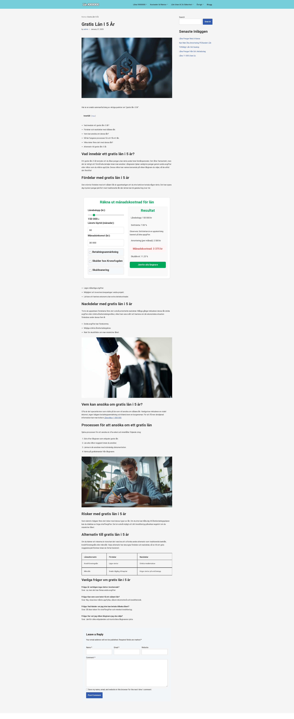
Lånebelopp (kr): (96, 210)
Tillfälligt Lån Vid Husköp (189, 47)
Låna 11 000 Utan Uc (187, 56)
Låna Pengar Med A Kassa (189, 39)
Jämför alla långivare (148, 265)
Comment (90, 657)
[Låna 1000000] (91, 4)
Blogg (209, 4)
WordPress (102, 716)
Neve (84, 716)
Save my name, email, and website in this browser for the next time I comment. (120, 689)
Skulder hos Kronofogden (107, 260)
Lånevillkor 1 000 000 (112, 418)
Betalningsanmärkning (105, 251)
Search (182, 17)
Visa (93, 116)
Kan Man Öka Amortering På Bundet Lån (195, 43)
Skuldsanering (100, 269)
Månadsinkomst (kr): (99, 235)
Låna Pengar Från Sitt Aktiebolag (192, 51)
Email (116, 647)
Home (84, 17)
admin (86, 29)
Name (89, 647)
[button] (146, 4)
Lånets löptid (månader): (101, 223)
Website (145, 647)
